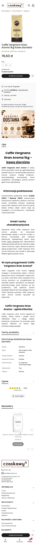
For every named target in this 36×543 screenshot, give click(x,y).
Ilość (3, 62)
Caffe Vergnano (13, 242)
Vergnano (26, 11)
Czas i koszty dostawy (9, 526)
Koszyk (4, 511)
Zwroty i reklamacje (8, 498)
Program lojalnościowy (9, 508)
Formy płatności (7, 523)
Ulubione (4, 515)
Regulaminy (5, 495)
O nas (3, 491)
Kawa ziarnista (17, 11)
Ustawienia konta (7, 513)
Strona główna (6, 11)
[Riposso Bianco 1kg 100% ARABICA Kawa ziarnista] (18, 422)
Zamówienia (6, 506)
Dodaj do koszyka (16, 76)
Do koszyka (18, 444)
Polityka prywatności (8, 493)
